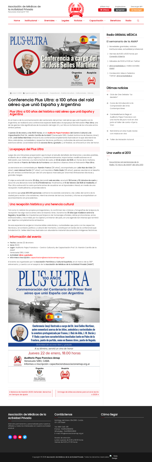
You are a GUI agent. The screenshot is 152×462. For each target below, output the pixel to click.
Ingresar (121, 10)
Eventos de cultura (67, 93)
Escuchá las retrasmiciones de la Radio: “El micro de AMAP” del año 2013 (126, 163)
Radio (128, 20)
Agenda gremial (31, 93)
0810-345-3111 (63, 427)
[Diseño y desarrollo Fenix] (115, 457)
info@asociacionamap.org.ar (72, 433)
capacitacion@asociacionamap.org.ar (47, 257)
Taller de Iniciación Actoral (122, 139)
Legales (65, 20)
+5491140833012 (67, 429)
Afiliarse (106, 10)
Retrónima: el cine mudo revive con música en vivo (123, 132)
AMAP (112, 68)
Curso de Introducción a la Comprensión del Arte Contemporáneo (121, 106)
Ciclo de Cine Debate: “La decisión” (121, 95)
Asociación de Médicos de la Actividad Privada (65, 457)
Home (17, 20)
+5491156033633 (70, 431)
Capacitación (96, 20)
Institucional (31, 20)
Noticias (78, 20)
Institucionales (81, 93)
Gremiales (49, 20)
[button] (38, 20)
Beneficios (115, 20)
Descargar (138, 10)
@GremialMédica (117, 66)
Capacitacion (55, 93)
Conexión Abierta (117, 56)
